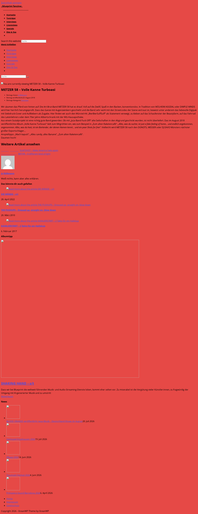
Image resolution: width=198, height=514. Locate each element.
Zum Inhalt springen (11, 2)
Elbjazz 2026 (12, 457)
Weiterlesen (7, 396)
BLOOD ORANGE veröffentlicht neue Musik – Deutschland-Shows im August (44, 421)
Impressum (12, 502)
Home (9, 498)
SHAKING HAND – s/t (17, 383)
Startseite (11, 50)
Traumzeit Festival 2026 (18, 475)
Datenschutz (12, 505)
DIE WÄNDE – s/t (9, 194)
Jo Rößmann (22, 95)
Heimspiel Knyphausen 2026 (20, 439)
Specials (10, 63)
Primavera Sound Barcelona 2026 (23, 493)
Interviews (11, 56)
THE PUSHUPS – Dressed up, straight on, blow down (28, 210)
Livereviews (12, 60)
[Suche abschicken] (28, 77)
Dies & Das (12, 67)
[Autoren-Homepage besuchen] (8, 168)
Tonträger (11, 53)
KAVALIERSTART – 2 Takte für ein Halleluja (23, 225)
